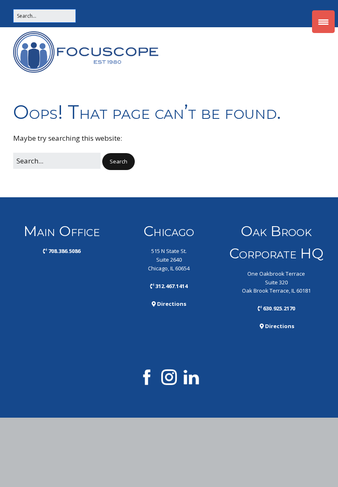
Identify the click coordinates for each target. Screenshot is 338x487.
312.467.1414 (169, 286)
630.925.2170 (276, 308)
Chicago (168, 231)
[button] (118, 161)
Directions (169, 303)
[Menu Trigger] (323, 21)
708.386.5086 (61, 251)
